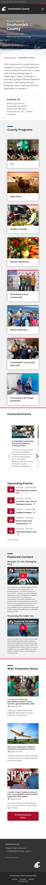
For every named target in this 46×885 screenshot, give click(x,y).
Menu (42, 9)
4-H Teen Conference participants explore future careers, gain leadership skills (21, 701)
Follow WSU (23, 881)
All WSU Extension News (23, 816)
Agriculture (16, 196)
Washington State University (14, 2)
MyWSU (31, 879)
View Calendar (12, 540)
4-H (12, 164)
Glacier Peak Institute (15, 848)
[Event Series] (33, 509)
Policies (23, 879)
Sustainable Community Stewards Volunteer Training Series (22, 443)
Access (14, 879)
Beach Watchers (18, 330)
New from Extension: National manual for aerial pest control (21, 748)
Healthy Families (18, 229)
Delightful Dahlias (24, 513)
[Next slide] (37, 456)
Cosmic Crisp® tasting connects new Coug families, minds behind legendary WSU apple (22, 794)
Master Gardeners (19, 262)
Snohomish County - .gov (18, 851)
